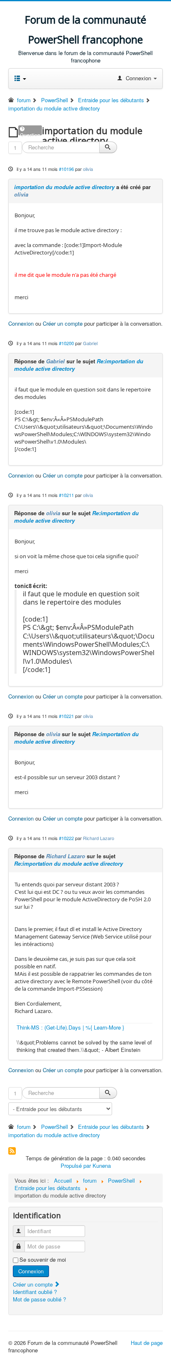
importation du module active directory (64, 187)
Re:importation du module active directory (68, 863)
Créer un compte (63, 323)
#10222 (66, 838)
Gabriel (90, 343)
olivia (88, 169)
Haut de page (147, 1343)
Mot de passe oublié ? (39, 1299)
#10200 (66, 343)
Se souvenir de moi (43, 1259)
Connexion (21, 323)
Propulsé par (77, 1165)
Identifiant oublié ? (35, 1292)
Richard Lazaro (98, 838)
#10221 (66, 716)
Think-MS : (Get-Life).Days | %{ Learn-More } (70, 1027)
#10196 (66, 169)
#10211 (66, 495)
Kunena (102, 1165)
